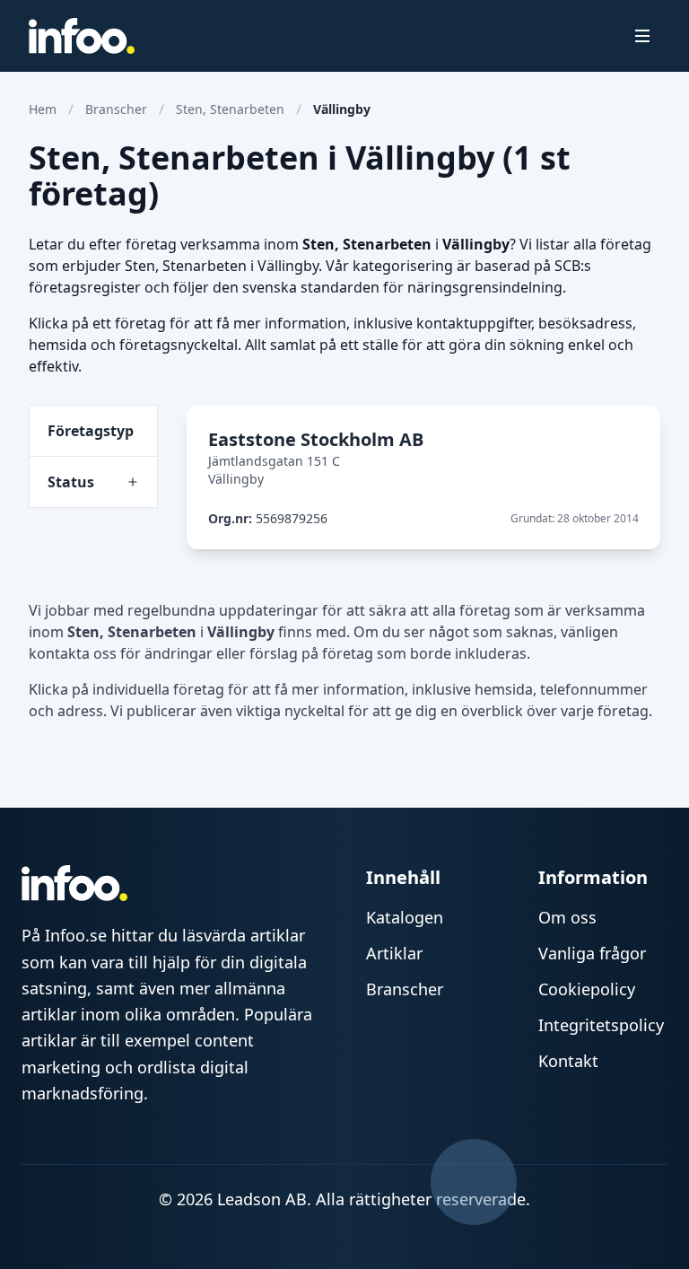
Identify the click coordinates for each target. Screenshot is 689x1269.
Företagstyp (91, 431)
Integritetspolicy (601, 1025)
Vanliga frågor (592, 953)
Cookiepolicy (586, 989)
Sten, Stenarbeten (230, 109)
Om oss (567, 917)
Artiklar (394, 953)
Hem (43, 109)
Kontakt (568, 1061)
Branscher (116, 109)
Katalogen (404, 917)
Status (71, 482)
